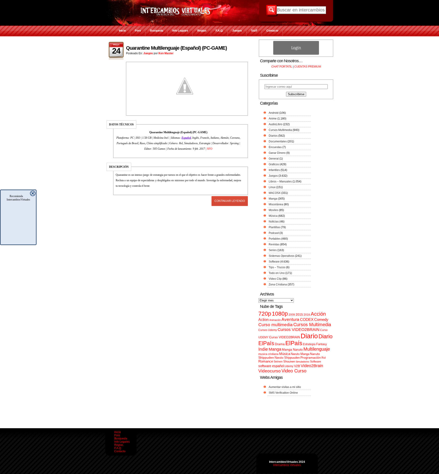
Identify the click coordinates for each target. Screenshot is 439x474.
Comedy (321, 319)
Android (273, 112)
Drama (280, 344)
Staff (254, 30)
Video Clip (275, 278)
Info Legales (180, 30)
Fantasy (321, 344)
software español (271, 366)
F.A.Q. (219, 30)
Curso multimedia (275, 324)
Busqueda (156, 30)
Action (263, 319)
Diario (309, 336)
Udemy (288, 366)
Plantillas (274, 227)
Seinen (278, 361)
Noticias (274, 221)
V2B (297, 366)
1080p (280, 314)
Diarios (273, 135)
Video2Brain (312, 365)
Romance (265, 361)
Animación (275, 320)
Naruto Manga (300, 354)
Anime (273, 118)
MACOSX (275, 193)
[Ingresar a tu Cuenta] (296, 53)
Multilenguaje (316, 349)
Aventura (290, 319)
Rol (323, 357)
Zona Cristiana (278, 284)
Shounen (289, 361)
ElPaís (293, 343)
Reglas (201, 30)
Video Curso (293, 370)
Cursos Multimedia (280, 130)
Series (273, 250)
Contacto (272, 30)
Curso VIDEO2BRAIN (284, 337)
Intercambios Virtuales (287, 465)
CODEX (306, 319)
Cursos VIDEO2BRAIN (298, 329)
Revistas (274, 244)
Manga (273, 198)
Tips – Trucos (277, 267)
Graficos (274, 164)
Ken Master (166, 53)
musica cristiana (268, 354)
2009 (292, 314)
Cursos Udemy (267, 330)
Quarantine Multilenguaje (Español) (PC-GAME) (176, 48)
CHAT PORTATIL (281, 66)
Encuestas (275, 147)
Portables (275, 238)
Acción (318, 314)
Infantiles (274, 170)
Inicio (122, 30)
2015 (299, 314)
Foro (138, 30)
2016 (307, 314)
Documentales (278, 141)
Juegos (237, 30)
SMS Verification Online (283, 392)
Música (273, 215)
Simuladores (302, 361)
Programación (310, 357)
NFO (209, 148)
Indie (263, 349)
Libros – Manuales (280, 181)
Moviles (273, 210)
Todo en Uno (277, 273)
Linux (272, 187)
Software (274, 261)
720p (264, 314)
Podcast (274, 233)
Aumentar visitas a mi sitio (285, 387)
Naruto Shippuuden (287, 357)
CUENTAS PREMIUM (307, 66)
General (274, 158)
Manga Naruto (292, 349)
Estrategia (309, 344)
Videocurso (269, 370)
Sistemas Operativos (281, 255)
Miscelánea (276, 204)
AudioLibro (275, 124)
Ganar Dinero (277, 152)
